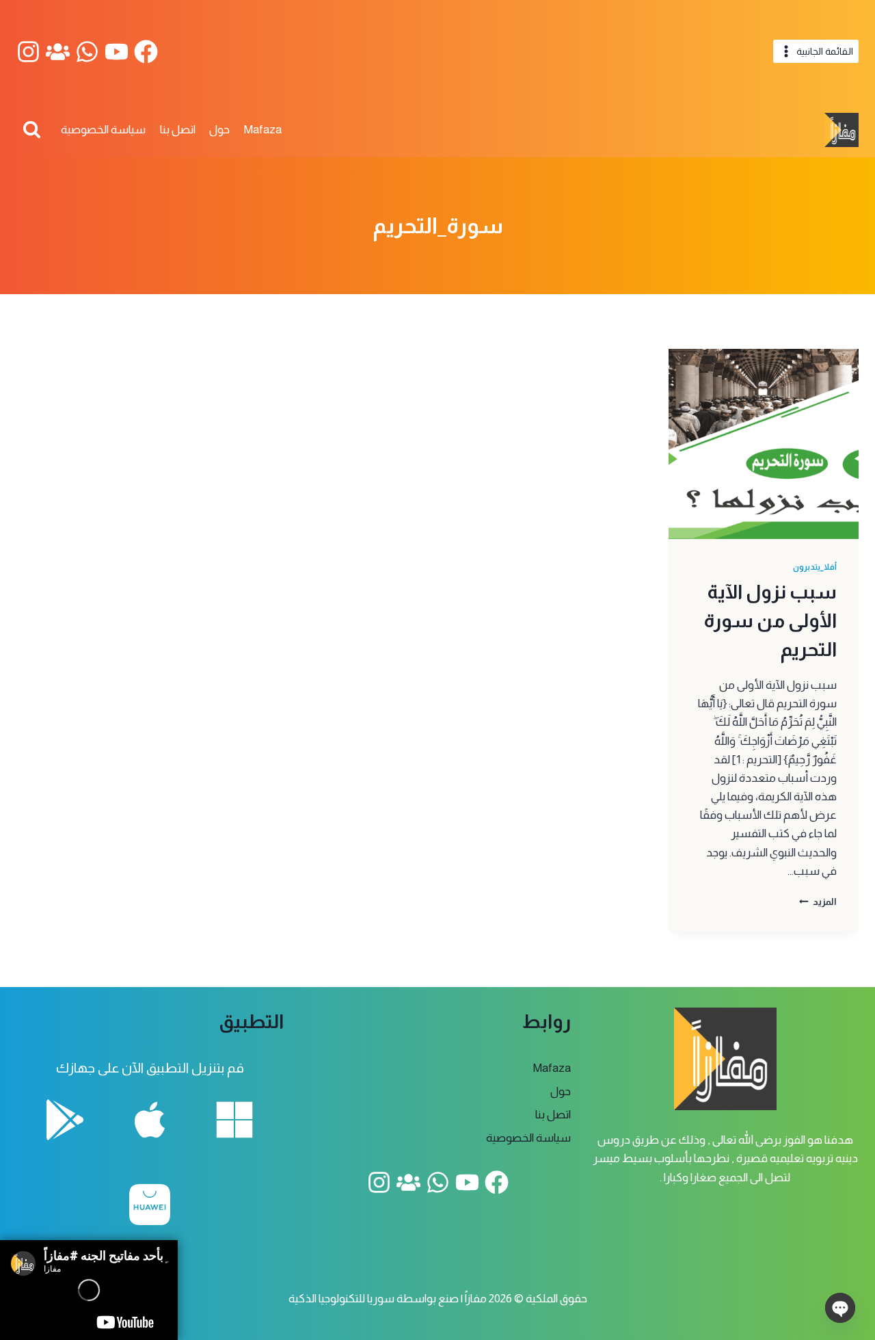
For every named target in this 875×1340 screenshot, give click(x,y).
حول (219, 129)
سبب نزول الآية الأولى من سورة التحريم (770, 620)
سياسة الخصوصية (103, 129)
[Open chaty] (840, 1308)
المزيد (818, 902)
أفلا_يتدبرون (815, 567)
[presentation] (764, 444)
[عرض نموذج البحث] (31, 130)
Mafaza (262, 129)
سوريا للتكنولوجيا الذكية (341, 1298)
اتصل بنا (178, 129)
